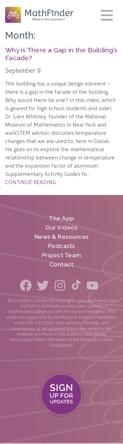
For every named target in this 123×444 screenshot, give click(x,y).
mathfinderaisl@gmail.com (35, 311)
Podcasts (61, 246)
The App (61, 218)
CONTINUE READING (30, 182)
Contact (62, 264)
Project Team (61, 255)
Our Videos (61, 228)
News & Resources (62, 237)
